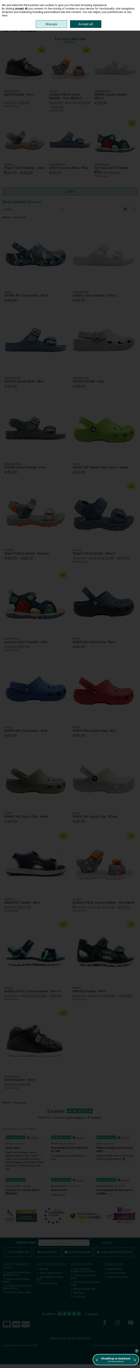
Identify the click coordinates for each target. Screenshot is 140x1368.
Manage (51, 24)
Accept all (85, 24)
